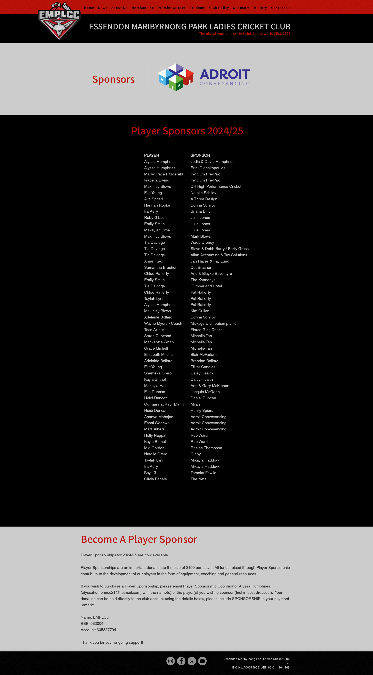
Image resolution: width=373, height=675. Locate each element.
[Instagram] (170, 661)
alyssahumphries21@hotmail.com (111, 592)
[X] (192, 661)
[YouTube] (202, 661)
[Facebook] (181, 661)
